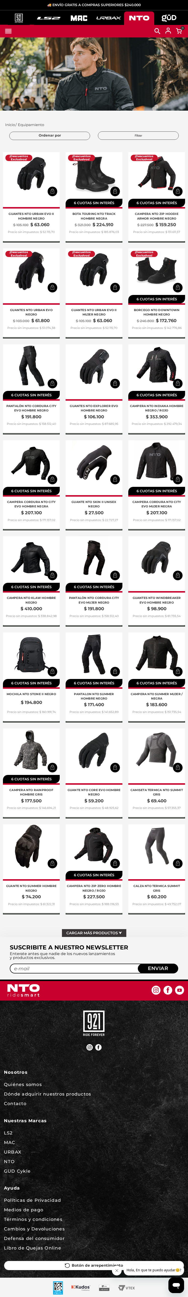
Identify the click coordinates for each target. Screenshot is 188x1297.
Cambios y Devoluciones (34, 1229)
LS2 (8, 1133)
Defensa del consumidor (34, 1238)
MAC (9, 1142)
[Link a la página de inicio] (9, 124)
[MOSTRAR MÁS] (94, 933)
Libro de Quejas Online (32, 1248)
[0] (179, 31)
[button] (52, 191)
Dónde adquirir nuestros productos (47, 1094)
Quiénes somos (23, 1084)
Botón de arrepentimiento (97, 1265)
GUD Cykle (17, 1171)
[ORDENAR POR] (49, 136)
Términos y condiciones (33, 1219)
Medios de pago (23, 1210)
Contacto (15, 1103)
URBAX (12, 1152)
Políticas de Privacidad (32, 1200)
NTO (9, 1161)
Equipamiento (31, 124)
